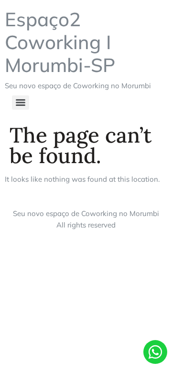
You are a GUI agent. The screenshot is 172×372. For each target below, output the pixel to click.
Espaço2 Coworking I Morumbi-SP (60, 42)
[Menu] (20, 102)
